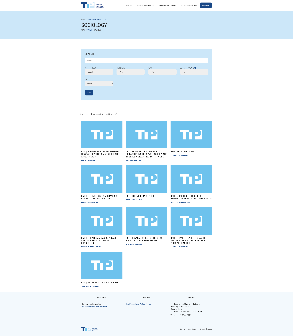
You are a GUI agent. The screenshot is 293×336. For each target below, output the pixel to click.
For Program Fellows (189, 5)
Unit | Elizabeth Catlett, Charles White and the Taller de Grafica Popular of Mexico (188, 240)
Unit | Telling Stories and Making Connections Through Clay (99, 197)
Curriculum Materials (167, 5)
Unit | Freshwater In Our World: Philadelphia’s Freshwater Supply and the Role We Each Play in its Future (146, 154)
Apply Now (205, 5)
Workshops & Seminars (145, 5)
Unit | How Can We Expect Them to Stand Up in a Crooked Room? (144, 239)
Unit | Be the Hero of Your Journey (99, 282)
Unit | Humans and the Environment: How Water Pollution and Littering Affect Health (100, 154)
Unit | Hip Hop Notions (182, 151)
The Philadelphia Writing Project (138, 304)
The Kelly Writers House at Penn (94, 306)
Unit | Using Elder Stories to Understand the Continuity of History (191, 197)
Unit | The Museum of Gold (140, 196)
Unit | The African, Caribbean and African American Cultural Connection (99, 240)
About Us (129, 5)
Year (90, 30)
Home (83, 20)
